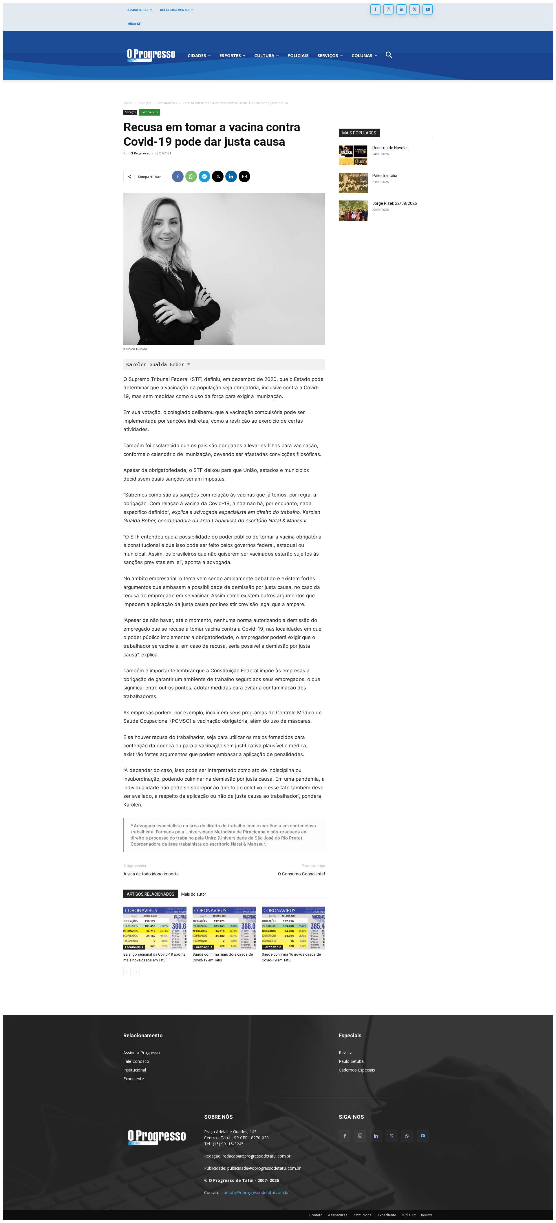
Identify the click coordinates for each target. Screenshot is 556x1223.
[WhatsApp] (191, 176)
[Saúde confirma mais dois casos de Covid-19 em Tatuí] (224, 928)
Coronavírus (167, 103)
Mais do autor (193, 894)
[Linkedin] (401, 9)
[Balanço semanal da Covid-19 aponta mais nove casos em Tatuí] (154, 928)
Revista (345, 1052)
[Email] (244, 176)
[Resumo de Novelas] (353, 155)
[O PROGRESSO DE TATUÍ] (151, 55)
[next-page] (136, 971)
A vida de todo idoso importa (151, 874)
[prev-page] (127, 971)
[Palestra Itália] (353, 183)
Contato (316, 1215)
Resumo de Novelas (390, 147)
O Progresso (140, 153)
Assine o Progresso (141, 1052)
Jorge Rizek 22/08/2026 (394, 203)
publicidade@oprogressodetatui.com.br (264, 1168)
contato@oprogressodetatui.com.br (255, 1192)
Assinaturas (337, 1215)
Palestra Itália (384, 175)
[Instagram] (388, 9)
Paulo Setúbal (352, 1061)
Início (127, 103)
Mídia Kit (409, 1215)
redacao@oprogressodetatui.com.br (256, 1156)
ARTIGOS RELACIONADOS (150, 894)
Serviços (144, 103)
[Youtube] (428, 9)
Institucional (134, 1070)
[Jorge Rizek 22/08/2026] (353, 210)
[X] (414, 9)
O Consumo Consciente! (301, 874)
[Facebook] (375, 9)
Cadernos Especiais (357, 1070)
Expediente (133, 1078)
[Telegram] (204, 176)
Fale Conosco (136, 1061)
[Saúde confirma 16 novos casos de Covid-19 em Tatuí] (293, 928)
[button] (389, 55)
